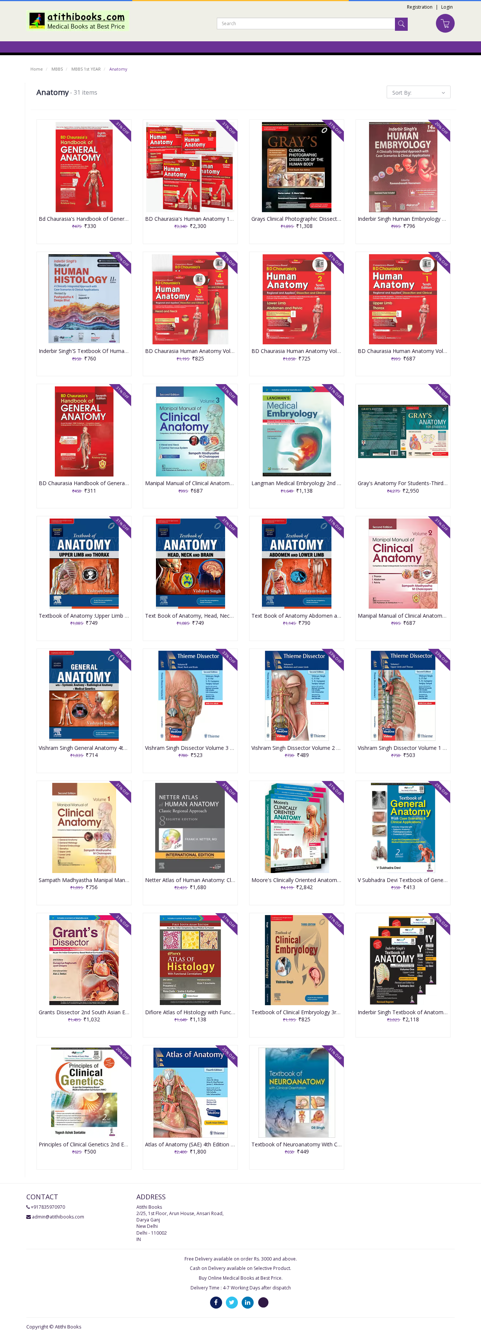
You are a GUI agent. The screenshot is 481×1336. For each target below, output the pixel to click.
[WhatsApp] (263, 1302)
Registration (420, 7)
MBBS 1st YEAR (86, 69)
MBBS (57, 69)
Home (36, 69)
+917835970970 (48, 1207)
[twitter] (232, 1302)
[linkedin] (248, 1302)
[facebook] (216, 1302)
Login (447, 7)
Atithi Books (68, 1326)
